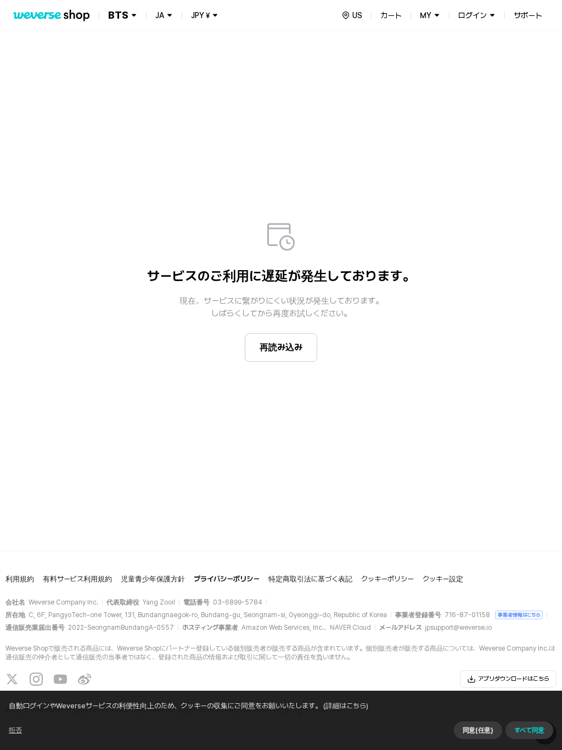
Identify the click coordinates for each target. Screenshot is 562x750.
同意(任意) (478, 730)
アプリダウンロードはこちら (513, 678)
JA (159, 15)
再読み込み (281, 347)
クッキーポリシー (387, 579)
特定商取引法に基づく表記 (310, 579)
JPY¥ (200, 15)
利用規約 (19, 579)
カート (391, 15)
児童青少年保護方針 (153, 579)
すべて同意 (529, 730)
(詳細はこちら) (345, 706)
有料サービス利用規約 (77, 579)
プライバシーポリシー (227, 579)
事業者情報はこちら (519, 615)
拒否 (15, 730)
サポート (528, 15)
